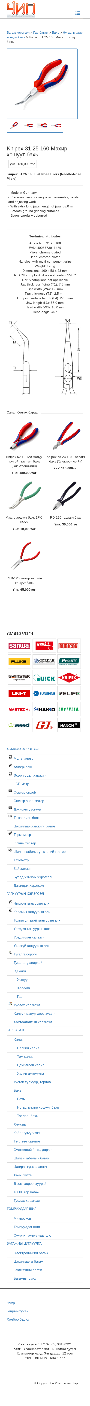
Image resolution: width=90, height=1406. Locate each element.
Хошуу (22, 980)
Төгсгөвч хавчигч (27, 1141)
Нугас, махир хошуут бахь (38, 1107)
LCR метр (21, 784)
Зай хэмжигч (23, 868)
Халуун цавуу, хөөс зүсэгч (35, 1013)
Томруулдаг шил (27, 1227)
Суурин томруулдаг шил (33, 1235)
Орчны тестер (25, 843)
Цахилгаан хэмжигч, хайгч (34, 826)
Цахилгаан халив (30, 1065)
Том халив (25, 1056)
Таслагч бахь (27, 1116)
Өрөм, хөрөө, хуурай (30, 1184)
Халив (19, 1040)
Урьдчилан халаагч (29, 937)
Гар (19, 996)
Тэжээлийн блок (26, 818)
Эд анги (20, 971)
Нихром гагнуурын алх (31, 903)
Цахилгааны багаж (28, 1261)
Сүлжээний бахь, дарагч (33, 1150)
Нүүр (11, 1303)
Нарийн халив (28, 1048)
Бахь (17, 1090)
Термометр (22, 835)
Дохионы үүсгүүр (27, 809)
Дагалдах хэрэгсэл (29, 885)
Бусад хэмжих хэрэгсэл (33, 877)
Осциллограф (25, 792)
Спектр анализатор (29, 801)
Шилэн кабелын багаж (31, 1158)
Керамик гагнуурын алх (32, 912)
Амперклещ (23, 767)
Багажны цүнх (25, 1278)
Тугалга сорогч (25, 954)
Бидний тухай (17, 1311)
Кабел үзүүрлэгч (27, 1133)
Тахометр (21, 860)
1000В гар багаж (26, 1192)
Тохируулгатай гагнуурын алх (37, 920)
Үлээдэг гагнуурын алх (32, 929)
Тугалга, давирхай (28, 963)
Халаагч (23, 988)
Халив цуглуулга (30, 1073)
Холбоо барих (18, 1319)
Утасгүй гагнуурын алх (32, 946)
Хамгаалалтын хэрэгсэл (33, 1022)
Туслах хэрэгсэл (27, 1005)
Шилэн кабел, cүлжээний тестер (40, 852)
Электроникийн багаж (31, 1253)
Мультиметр (23, 758)
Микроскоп (22, 1218)
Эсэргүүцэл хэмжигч (30, 775)
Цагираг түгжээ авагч (30, 1167)
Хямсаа (20, 1124)
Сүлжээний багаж (28, 1270)
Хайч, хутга (23, 1175)
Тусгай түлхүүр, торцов (32, 1082)
